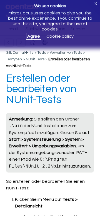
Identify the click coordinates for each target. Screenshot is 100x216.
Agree (33, 36)
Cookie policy (60, 36)
